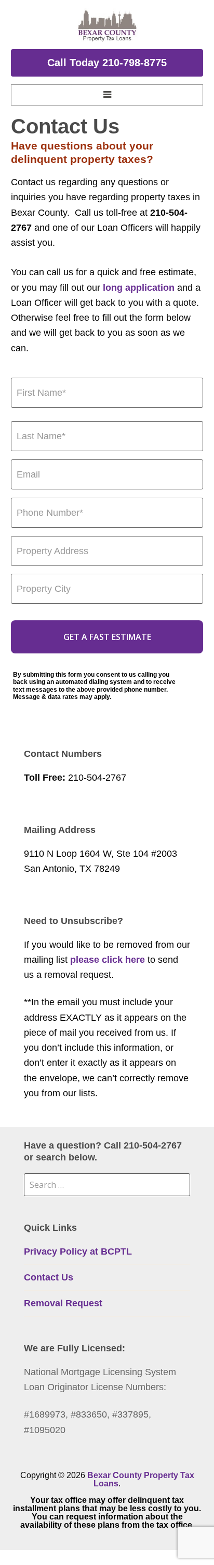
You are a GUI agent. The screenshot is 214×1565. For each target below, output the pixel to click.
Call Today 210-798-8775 (107, 62)
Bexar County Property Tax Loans (140, 1479)
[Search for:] (107, 1184)
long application (139, 287)
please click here (107, 960)
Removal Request (63, 1303)
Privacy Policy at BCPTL (78, 1251)
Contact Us (48, 1277)
